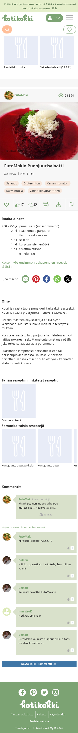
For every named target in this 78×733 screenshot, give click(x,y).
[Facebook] (46, 279)
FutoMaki (21, 95)
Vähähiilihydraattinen (45, 191)
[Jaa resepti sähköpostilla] (25, 279)
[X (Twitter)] (68, 279)
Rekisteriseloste (39, 721)
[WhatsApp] (57, 279)
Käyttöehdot (58, 714)
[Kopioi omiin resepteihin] (58, 204)
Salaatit (11, 183)
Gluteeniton (32, 183)
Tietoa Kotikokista (22, 714)
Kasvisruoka (14, 191)
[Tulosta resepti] (46, 204)
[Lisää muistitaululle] (6, 204)
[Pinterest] (36, 279)
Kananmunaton (57, 183)
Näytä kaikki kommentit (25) (39, 664)
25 (35, 204)
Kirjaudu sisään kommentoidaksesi (23, 527)
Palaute (41, 714)
